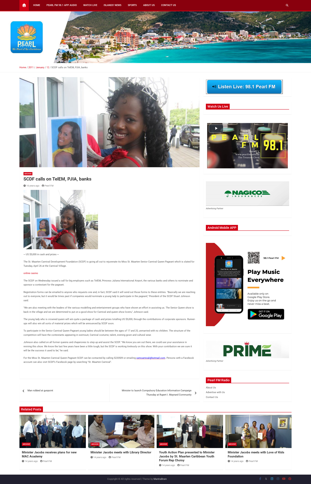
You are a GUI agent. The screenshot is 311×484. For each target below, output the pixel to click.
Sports (132, 5)
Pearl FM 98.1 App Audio (61, 5)
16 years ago (32, 185)
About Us (149, 5)
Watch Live (90, 5)
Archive (28, 174)
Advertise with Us (215, 392)
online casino (30, 273)
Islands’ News (112, 5)
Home (36, 5)
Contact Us (168, 5)
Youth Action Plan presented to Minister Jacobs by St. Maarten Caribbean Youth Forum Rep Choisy (187, 456)
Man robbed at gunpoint (40, 390)
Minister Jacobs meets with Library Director (121, 452)
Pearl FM (49, 185)
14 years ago (31, 461)
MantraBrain (160, 479)
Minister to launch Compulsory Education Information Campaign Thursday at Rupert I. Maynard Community (156, 392)
